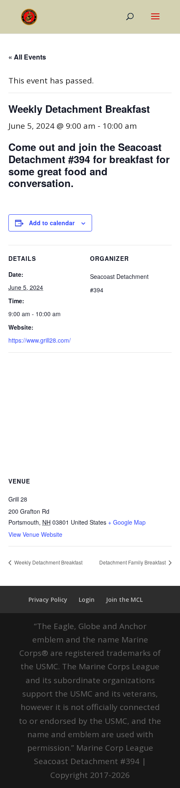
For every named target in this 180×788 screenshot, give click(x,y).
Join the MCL (124, 599)
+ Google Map (127, 522)
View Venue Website (35, 534)
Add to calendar (52, 222)
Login (87, 599)
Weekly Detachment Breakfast (47, 562)
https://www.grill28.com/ (39, 340)
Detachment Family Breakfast (133, 562)
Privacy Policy (47, 599)
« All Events (27, 57)
